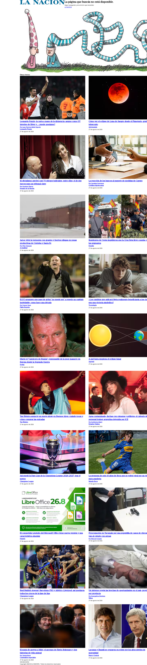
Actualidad (23, 248)
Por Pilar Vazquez (26, 246)
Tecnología (93, 305)
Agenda (91, 362)
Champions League (27, 481)
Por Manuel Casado (95, 539)
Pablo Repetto (25, 307)
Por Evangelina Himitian (97, 596)
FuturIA (22, 539)
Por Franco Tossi (25, 305)
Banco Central (94, 655)
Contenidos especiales (28, 657)
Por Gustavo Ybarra (26, 186)
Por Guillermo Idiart (95, 422)
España (91, 246)
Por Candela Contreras (96, 183)
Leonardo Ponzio (26, 129)
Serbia (22, 365)
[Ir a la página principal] (42, 4)
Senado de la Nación (27, 188)
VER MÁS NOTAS (24, 662)
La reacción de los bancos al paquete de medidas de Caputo (115, 181)
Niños (91, 598)
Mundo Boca (93, 481)
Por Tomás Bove (25, 655)
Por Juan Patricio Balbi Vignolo (30, 127)
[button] (52, 98)
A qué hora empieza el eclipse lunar (105, 359)
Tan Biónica (24, 422)
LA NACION (68, 7)
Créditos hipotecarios (96, 185)
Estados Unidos (94, 424)
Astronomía (93, 127)
